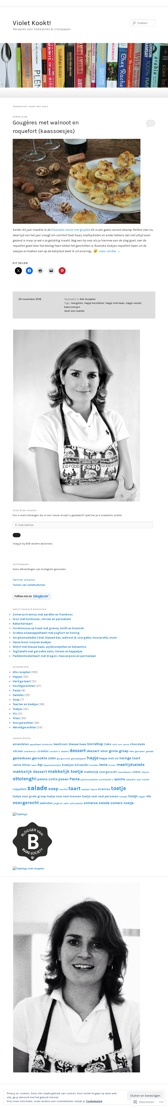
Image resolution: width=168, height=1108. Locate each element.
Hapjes (17, 676)
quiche (119, 779)
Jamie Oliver (22, 765)
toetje (118, 788)
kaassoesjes (72, 306)
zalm (66, 803)
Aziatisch (47, 744)
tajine (94, 789)
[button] (76, 415)
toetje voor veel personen (100, 796)
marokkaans (125, 772)
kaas (34, 765)
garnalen (140, 751)
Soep (16, 699)
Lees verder (110, 251)
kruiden (94, 765)
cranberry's (30, 751)
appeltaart (35, 744)
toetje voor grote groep (29, 796)
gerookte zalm (44, 758)
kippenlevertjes (52, 765)
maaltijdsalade (130, 764)
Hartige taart (22, 681)
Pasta (17, 690)
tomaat (123, 796)
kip (40, 765)
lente (103, 765)
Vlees (16, 718)
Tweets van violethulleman (29, 584)
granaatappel (78, 758)
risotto (145, 779)
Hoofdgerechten (24, 686)
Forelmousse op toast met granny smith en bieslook (48, 628)
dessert (78, 750)
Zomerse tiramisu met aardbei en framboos (43, 614)
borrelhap (95, 744)
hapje (92, 757)
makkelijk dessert (30, 771)
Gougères (77, 303)
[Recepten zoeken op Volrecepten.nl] (28, 868)
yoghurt (58, 803)
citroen (18, 751)
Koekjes (68, 765)
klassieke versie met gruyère (70, 230)
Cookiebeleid (94, 1101)
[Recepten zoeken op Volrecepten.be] (20, 814)
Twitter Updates (24, 580)
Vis (15, 713)
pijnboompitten (89, 779)
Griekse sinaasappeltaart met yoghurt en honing (46, 632)
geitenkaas (22, 758)
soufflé (63, 789)
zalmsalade (76, 803)
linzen (112, 765)
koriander (82, 765)
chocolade (137, 744)
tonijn (133, 796)
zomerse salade (97, 803)
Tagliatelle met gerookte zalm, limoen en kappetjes (47, 651)
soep (53, 788)
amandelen (21, 744)
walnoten (46, 803)
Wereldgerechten (24, 727)
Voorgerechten (23, 722)
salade (37, 788)
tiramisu (104, 789)
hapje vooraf (133, 303)
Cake (107, 744)
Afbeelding (20, 116)
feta (132, 751)
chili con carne (120, 744)
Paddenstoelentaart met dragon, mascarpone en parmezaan (54, 656)
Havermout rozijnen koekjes (32, 642)
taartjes (85, 789)
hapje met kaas (115, 303)
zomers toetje (122, 803)
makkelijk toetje (65, 771)
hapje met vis (109, 758)
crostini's (54, 751)
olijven (145, 772)
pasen (63, 779)
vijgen (141, 796)
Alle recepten (88, 299)
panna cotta (47, 779)
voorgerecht (26, 802)
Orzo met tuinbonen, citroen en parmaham (42, 619)
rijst (138, 779)
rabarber (131, 779)
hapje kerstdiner (94, 303)
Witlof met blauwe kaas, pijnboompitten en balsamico (49, 646)
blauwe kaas (77, 744)
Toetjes (17, 709)
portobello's (106, 779)
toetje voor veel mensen (64, 796)
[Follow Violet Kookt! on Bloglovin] (32, 598)
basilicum (61, 744)
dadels (65, 751)
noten (137, 772)
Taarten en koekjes (25, 704)
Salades (18, 695)
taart (74, 788)
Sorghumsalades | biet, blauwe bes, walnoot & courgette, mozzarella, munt (65, 637)
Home (18, 92)
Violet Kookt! (32, 23)
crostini (43, 751)
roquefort (19, 789)
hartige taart (129, 758)
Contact (48, 92)
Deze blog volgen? (25, 510)
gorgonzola (63, 758)
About (32, 92)
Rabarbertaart (23, 623)
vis (148, 796)
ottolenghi (25, 779)
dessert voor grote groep (108, 751)
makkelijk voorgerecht (100, 772)
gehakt (150, 751)
